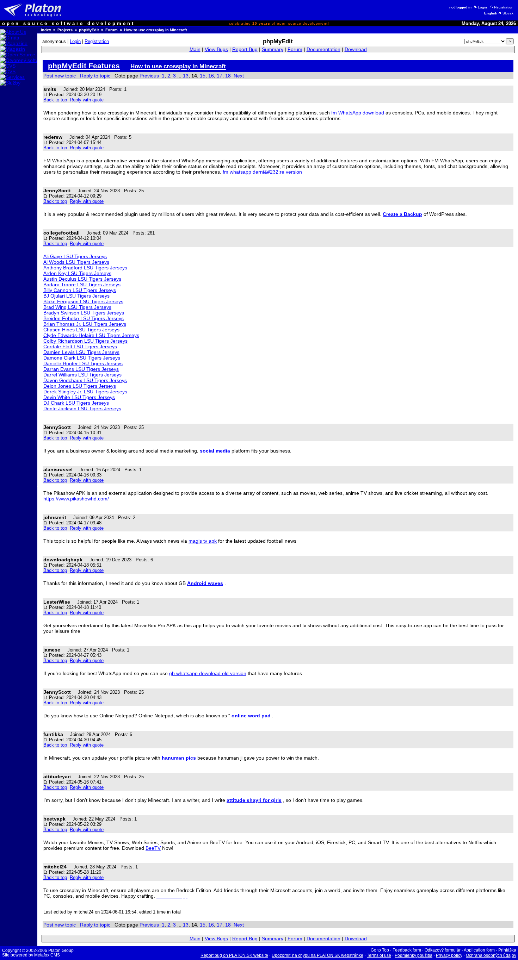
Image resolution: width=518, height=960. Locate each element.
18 (228, 76)
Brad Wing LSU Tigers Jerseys (77, 307)
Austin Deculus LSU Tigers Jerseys (82, 279)
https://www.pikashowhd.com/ (76, 498)
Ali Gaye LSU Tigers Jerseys (75, 256)
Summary (272, 49)
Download (356, 49)
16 (211, 76)
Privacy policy (449, 955)
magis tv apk (203, 541)
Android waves (205, 583)
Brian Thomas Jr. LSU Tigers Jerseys (84, 324)
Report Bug (245, 49)
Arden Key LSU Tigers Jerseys (77, 273)
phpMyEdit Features (84, 66)
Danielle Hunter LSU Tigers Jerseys (83, 363)
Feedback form (407, 950)
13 (186, 76)
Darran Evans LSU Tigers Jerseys (81, 369)
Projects (65, 30)
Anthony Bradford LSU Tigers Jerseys (85, 267)
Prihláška (507, 950)
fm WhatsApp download (357, 113)
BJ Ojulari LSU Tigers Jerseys (76, 296)
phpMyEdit (89, 30)
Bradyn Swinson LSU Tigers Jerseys (83, 313)
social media (215, 451)
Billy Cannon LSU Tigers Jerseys (79, 290)
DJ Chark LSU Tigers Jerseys (76, 403)
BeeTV (153, 848)
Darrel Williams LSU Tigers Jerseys (82, 375)
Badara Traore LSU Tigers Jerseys (82, 284)
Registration (503, 7)
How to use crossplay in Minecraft (155, 30)
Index (46, 30)
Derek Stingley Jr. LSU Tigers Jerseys (85, 391)
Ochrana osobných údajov (491, 955)
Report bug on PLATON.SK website (234, 955)
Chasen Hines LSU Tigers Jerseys (81, 329)
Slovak (507, 13)
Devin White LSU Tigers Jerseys (79, 397)
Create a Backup (402, 214)
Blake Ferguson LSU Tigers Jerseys (83, 301)
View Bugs (216, 49)
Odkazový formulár (443, 950)
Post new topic (59, 76)
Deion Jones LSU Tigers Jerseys (79, 386)
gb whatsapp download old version (207, 673)
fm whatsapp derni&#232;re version (262, 172)
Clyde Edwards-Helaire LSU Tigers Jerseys (91, 335)
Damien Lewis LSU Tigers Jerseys (81, 352)
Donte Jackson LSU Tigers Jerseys (82, 408)
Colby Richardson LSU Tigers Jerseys (85, 341)
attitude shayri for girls (254, 800)
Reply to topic (95, 76)
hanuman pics (179, 758)
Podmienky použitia (413, 955)
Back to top (55, 99)
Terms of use (379, 955)
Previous (149, 76)
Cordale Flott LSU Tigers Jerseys (80, 346)
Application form (479, 950)
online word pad (251, 715)
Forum (111, 30)
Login (482, 7)
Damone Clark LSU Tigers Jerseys (81, 358)
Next (239, 76)
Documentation (323, 49)
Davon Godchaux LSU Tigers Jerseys (85, 380)
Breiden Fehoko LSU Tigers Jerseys (83, 318)
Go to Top (380, 950)
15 (202, 76)
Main (195, 49)
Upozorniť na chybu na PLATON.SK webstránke (317, 955)
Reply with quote (87, 99)
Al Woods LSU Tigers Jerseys (76, 262)
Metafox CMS (47, 955)
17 (219, 76)
